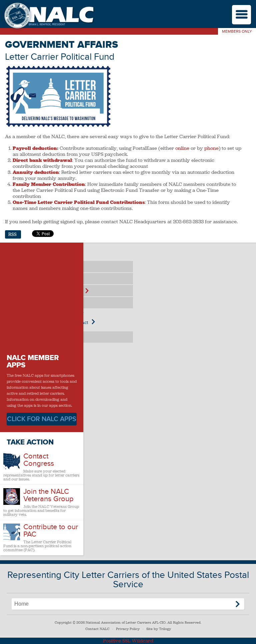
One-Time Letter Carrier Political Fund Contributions (79, 202)
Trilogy (165, 628)
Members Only (237, 31)
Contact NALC (97, 628)
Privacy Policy (128, 628)
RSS (12, 234)
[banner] (48, 16)
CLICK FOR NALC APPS (41, 419)
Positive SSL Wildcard (128, 640)
